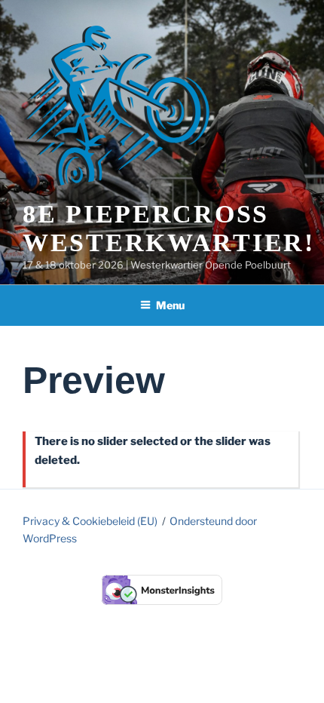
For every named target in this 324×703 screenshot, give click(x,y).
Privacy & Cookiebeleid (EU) (90, 520)
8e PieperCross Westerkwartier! (169, 228)
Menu (170, 305)
